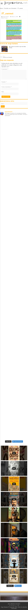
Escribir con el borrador (10, 8)
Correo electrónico (6, 87)
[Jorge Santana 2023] (14, 270)
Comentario (4, 69)
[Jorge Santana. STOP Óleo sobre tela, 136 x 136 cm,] (14, 367)
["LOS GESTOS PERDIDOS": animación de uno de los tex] (14, 157)
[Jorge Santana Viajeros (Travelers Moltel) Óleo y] (14, 335)
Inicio (1, 8)
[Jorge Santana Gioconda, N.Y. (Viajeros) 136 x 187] (14, 318)
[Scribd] (18, 605)
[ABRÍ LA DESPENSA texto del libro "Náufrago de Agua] (14, 141)
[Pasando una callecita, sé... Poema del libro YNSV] (14, 222)
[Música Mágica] (17, 605)
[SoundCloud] (13, 605)
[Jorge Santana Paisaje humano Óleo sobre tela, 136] (14, 351)
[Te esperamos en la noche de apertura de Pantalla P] (14, 383)
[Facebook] (10, 605)
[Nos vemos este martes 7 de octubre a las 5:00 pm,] (14, 206)
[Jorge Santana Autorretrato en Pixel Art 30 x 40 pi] (14, 238)
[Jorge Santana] (14, 3)
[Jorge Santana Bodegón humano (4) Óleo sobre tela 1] (14, 302)
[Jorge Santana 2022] (14, 254)
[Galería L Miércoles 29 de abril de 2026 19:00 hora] (14, 125)
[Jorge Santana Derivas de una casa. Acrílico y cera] (14, 431)
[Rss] (9, 605)
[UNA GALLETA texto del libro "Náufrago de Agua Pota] (14, 190)
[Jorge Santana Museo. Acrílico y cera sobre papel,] (14, 415)
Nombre (3, 82)
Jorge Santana (6, 16)
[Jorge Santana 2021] (14, 286)
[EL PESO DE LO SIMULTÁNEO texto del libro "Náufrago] (14, 173)
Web (2, 91)
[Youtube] (12, 605)
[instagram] (15, 605)
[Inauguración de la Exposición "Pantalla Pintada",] (14, 399)
